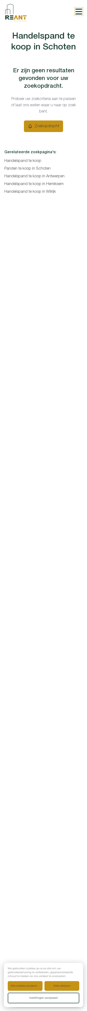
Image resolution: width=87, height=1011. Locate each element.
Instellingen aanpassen (43, 998)
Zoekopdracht (47, 126)
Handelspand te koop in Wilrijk (30, 191)
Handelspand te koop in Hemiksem (34, 184)
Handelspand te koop (22, 161)
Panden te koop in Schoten (27, 168)
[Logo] (23, 12)
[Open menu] (79, 11)
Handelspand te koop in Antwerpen (34, 176)
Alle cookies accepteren (25, 985)
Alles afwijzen (62, 985)
